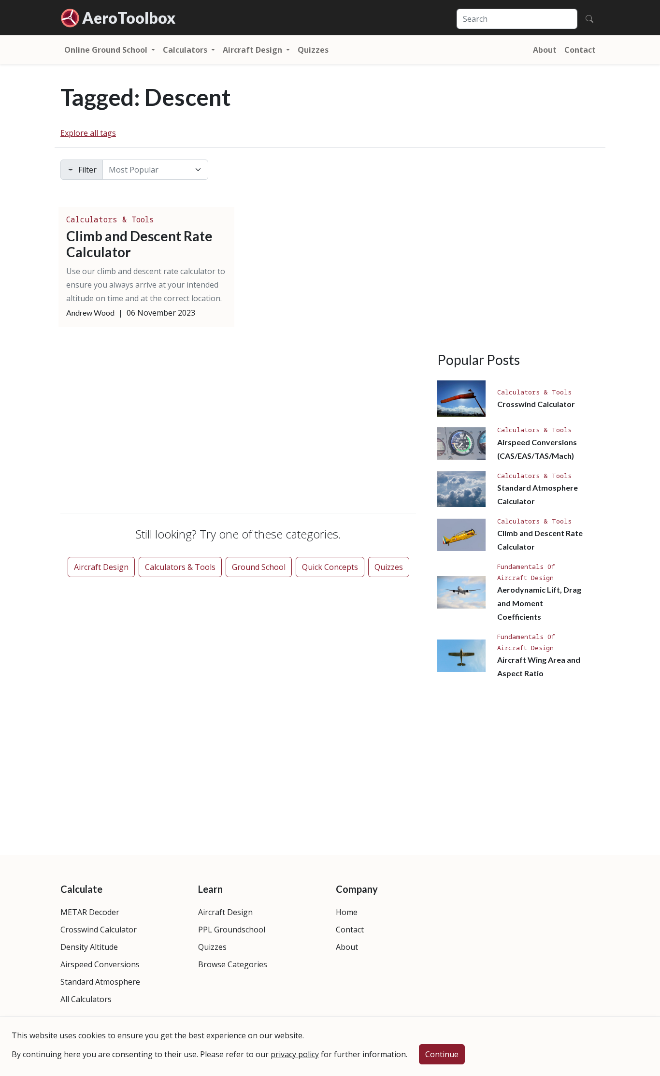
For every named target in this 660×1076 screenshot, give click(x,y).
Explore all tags (88, 133)
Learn (210, 889)
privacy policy (295, 1054)
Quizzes (313, 49)
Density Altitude (89, 947)
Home (347, 912)
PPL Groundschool (231, 929)
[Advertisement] (238, 422)
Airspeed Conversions (100, 964)
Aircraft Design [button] (253, 49)
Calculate (81, 889)
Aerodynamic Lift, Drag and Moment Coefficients (539, 603)
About (545, 49)
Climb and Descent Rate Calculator (139, 244)
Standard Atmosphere (100, 981)
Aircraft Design (101, 567)
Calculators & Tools (110, 219)
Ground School (259, 567)
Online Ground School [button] (106, 49)
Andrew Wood (90, 312)
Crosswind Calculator (536, 403)
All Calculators (86, 999)
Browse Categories (232, 964)
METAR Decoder (89, 912)
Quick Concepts (330, 567)
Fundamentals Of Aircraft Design (526, 572)
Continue (442, 1054)
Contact (580, 49)
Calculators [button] (186, 49)
